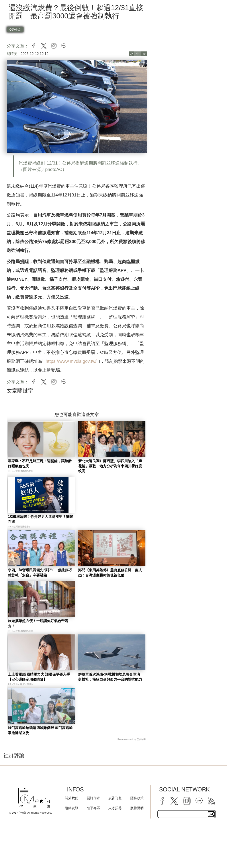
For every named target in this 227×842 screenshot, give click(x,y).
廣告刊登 (115, 798)
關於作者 (93, 798)
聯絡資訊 (71, 808)
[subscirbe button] (211, 814)
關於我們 (71, 798)
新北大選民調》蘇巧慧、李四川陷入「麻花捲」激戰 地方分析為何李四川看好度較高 (110, 466)
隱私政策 (137, 798)
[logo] (30, 798)
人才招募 (115, 808)
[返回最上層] (212, 827)
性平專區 (93, 808)
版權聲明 (137, 808)
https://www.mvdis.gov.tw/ (72, 361)
